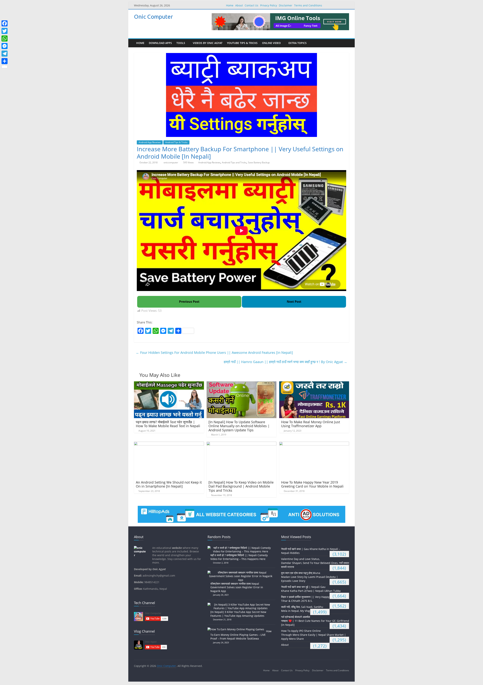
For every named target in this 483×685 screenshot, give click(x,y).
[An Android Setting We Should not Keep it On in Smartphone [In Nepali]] (169, 444)
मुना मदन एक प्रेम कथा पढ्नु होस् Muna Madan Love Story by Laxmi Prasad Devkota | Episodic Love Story (309, 577)
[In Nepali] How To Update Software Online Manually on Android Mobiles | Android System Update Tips (239, 426)
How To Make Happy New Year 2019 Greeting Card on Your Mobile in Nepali (312, 484)
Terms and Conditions (308, 5)
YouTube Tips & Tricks (242, 43)
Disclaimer (285, 5)
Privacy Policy (268, 5)
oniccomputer (171, 162)
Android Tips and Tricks (234, 162)
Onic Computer (153, 16)
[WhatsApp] (4, 38)
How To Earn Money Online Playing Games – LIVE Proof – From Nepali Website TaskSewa (240, 634)
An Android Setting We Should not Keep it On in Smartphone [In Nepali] (169, 484)
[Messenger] (4, 46)
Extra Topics (297, 43)
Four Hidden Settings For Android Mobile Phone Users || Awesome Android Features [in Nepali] (214, 352)
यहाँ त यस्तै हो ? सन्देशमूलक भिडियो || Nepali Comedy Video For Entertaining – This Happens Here (239, 557)
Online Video (271, 43)
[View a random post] (345, 43)
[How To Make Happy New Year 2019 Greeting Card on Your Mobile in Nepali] (314, 444)
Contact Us (251, 5)
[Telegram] (4, 53)
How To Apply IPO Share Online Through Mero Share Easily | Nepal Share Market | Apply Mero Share (313, 634)
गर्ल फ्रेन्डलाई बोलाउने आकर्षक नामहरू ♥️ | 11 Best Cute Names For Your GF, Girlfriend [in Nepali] (315, 621)
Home (229, 5)
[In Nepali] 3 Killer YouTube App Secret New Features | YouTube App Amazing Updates (238, 613)
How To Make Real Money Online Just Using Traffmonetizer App (310, 424)
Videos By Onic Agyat (207, 43)
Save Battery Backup (259, 162)
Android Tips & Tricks (176, 142)
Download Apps (160, 43)
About (239, 5)
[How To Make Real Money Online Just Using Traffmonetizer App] (314, 384)
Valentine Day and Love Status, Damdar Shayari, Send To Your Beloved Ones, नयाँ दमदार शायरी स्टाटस (315, 563)
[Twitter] (4, 31)
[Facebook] (4, 23)
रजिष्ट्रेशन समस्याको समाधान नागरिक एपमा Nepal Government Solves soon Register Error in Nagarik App (236, 587)
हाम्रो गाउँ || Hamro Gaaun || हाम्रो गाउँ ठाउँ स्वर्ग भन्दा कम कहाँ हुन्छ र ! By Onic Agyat (285, 361)
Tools (180, 43)
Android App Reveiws (150, 142)
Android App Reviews (209, 162)
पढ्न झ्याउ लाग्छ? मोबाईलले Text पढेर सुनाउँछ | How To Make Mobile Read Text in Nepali (168, 424)
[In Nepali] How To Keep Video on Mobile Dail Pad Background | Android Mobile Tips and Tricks (241, 486)
